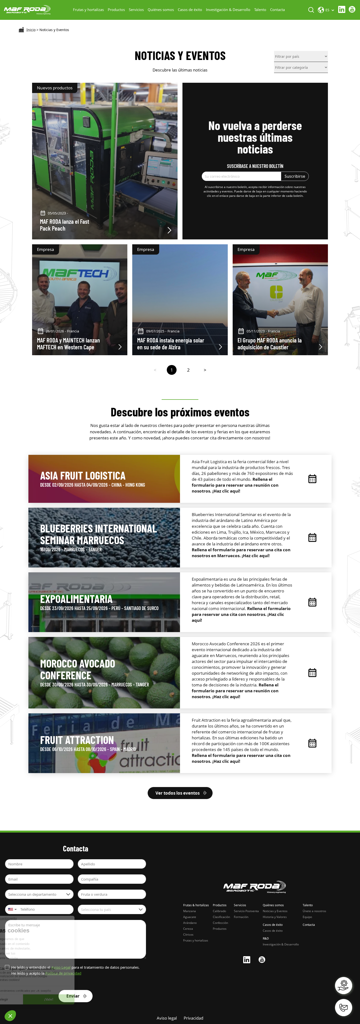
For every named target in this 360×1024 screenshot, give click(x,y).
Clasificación (221, 917)
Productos (116, 9)
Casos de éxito (190, 9)
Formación (241, 917)
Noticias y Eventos (275, 911)
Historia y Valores (275, 917)
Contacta (277, 9)
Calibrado (219, 911)
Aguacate (189, 917)
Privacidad (193, 1018)
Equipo (307, 917)
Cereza (188, 929)
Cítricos (188, 934)
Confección (220, 923)
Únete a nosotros (314, 911)
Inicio (31, 29)
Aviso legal (167, 1018)
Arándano (190, 923)
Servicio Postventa (246, 911)
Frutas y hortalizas (88, 9)
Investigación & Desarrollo (228, 9)
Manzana (189, 911)
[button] (12, 909)
